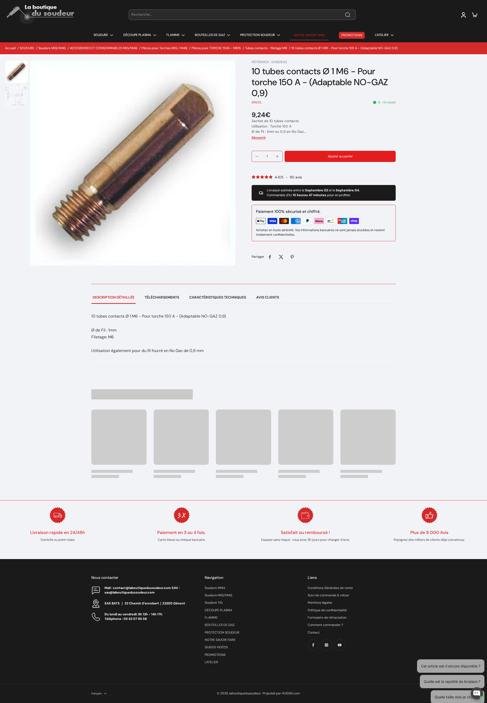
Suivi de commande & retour (328, 595)
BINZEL (257, 102)
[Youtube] (339, 645)
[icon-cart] (474, 15)
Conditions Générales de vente (330, 588)
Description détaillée (113, 297)
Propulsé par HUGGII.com (281, 693)
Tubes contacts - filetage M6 (266, 48)
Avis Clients (267, 297)
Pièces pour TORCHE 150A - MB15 (216, 48)
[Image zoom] (132, 163)
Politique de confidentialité (327, 610)
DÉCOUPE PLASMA (218, 610)
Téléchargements (162, 297)
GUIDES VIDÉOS (216, 647)
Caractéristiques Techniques (217, 297)
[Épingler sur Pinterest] (292, 257)
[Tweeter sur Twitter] (281, 257)
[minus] (257, 156)
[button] (340, 156)
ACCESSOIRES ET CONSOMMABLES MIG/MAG (103, 48)
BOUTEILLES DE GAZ (220, 625)
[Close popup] (480, 635)
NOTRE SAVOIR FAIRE (220, 640)
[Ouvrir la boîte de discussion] (477, 693)
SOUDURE (27, 48)
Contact (314, 633)
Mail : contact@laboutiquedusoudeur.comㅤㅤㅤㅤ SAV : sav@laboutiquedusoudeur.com (142, 590)
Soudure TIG (214, 603)
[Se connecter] (463, 15)
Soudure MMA (215, 588)
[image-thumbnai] (16, 71)
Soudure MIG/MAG (52, 48)
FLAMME (211, 618)
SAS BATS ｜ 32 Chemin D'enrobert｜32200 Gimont (145, 603)
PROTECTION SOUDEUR (222, 633)
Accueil (10, 48)
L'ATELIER (211, 662)
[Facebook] (313, 645)
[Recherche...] (347, 14)
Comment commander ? (325, 625)
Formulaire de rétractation (327, 618)
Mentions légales (320, 603)
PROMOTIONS (215, 655)
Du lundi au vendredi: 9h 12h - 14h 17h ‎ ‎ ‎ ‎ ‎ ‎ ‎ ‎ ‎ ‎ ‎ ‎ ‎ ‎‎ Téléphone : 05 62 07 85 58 (139, 616)
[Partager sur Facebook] (269, 257)
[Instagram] (326, 645)
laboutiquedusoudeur (245, 693)
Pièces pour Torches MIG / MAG (164, 48)
